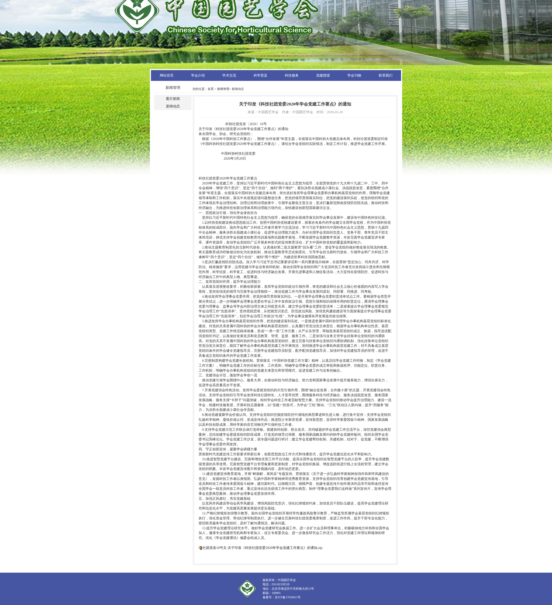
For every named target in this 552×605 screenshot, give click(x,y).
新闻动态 (173, 106)
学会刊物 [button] (354, 75)
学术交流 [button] (229, 75)
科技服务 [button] (292, 75)
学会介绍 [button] (198, 75)
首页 (211, 89)
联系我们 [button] (385, 75)
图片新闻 (173, 99)
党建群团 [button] (323, 75)
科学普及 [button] (260, 75)
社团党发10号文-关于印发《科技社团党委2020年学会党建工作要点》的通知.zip (262, 548)
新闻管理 (223, 89)
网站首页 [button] (167, 75)
